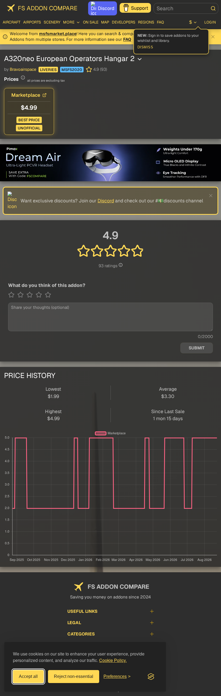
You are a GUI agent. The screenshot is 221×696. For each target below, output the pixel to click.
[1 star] (12, 295)
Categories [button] (81, 634)
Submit (197, 348)
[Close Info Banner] (213, 36)
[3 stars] (31, 295)
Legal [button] (74, 622)
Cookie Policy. (113, 660)
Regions (146, 22)
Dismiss (145, 47)
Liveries (48, 69)
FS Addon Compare (47, 8)
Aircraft (11, 22)
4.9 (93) (100, 69)
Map (105, 22)
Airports (32, 22)
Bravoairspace (23, 69)
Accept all (28, 676)
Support (139, 8)
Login (210, 22)
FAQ (160, 22)
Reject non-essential (73, 676)
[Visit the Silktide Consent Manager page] (150, 676)
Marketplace (25, 95)
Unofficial (29, 128)
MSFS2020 (71, 69)
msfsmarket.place (58, 33)
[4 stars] (40, 295)
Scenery (52, 22)
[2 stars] (21, 295)
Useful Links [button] (82, 611)
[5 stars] (48, 295)
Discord (106, 8)
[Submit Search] (213, 8)
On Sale (90, 22)
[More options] (139, 59)
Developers (123, 22)
